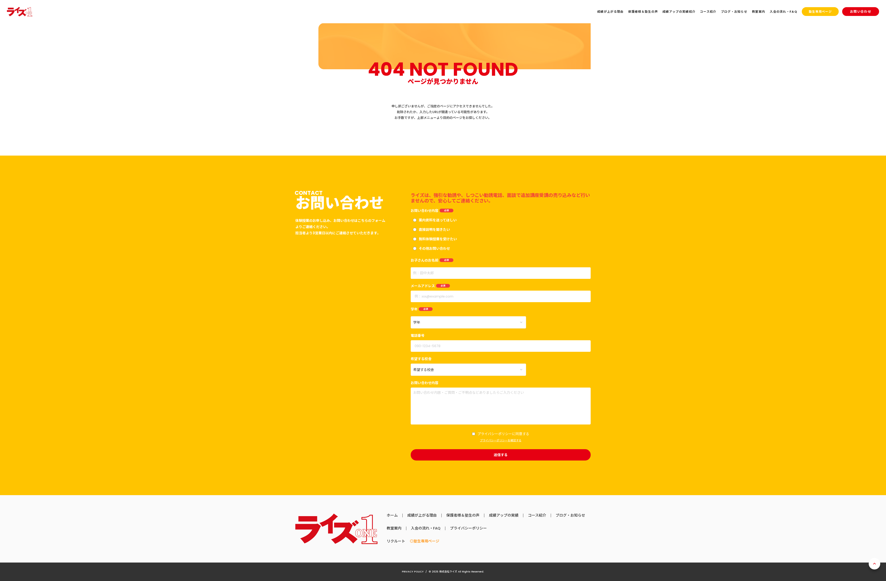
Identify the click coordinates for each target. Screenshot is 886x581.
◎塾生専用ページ (424, 541)
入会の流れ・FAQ (425, 528)
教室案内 (394, 528)
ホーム (392, 515)
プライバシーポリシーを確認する (500, 440)
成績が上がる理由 (422, 515)
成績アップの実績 (503, 515)
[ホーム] (19, 11)
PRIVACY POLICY (413, 571)
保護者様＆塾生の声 (462, 515)
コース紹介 (537, 515)
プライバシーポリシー (468, 528)
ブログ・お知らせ (570, 515)
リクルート (396, 541)
